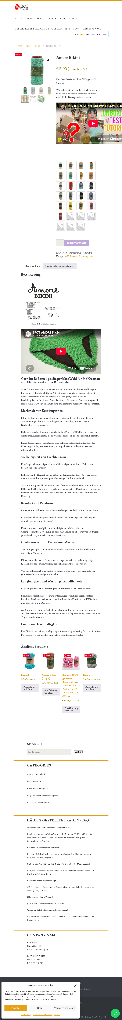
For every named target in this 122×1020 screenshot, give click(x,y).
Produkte (32, 46)
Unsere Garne (34, 19)
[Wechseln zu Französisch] (99, 34)
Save (20, 55)
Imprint (57, 1015)
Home (18, 19)
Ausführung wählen (30, 688)
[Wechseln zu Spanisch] (82, 34)
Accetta (15, 1008)
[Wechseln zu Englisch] (87, 34)
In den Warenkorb (77, 243)
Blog (76, 29)
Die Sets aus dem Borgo (61, 19)
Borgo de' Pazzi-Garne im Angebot (42, 795)
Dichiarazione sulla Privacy (43, 1015)
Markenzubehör (34, 781)
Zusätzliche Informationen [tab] (59, 265)
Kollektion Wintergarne (37, 788)
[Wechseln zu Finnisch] (104, 34)
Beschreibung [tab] (33, 265)
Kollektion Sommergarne (80, 256)
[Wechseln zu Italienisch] (76, 34)
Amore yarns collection (37, 774)
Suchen (78, 752)
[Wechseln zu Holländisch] (93, 34)
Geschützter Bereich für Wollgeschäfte (43, 29)
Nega (39, 1008)
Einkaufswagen (93, 29)
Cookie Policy (26, 1015)
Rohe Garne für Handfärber (39, 803)
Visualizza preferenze (64, 1008)
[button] (75, 985)
